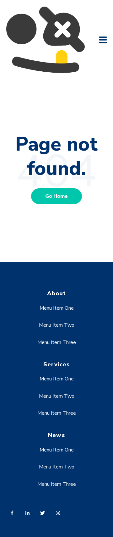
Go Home (56, 196)
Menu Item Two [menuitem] (56, 325)
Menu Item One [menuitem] (57, 308)
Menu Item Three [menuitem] (56, 342)
